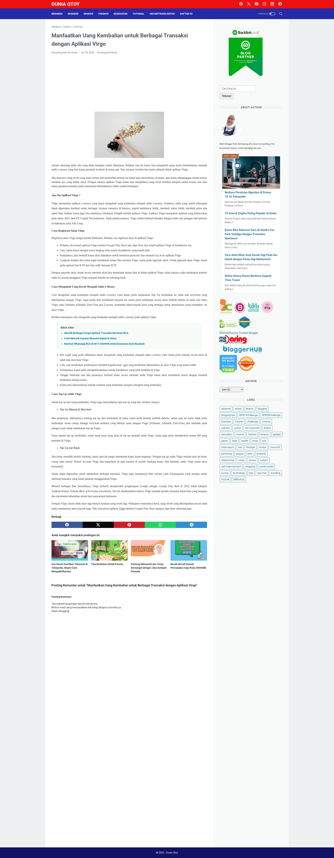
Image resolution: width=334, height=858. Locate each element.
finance (265, 434)
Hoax (255, 440)
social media (266, 466)
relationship (227, 460)
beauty (249, 408)
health (244, 440)
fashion (252, 434)
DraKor (88, 13)
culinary (225, 428)
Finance (103, 13)
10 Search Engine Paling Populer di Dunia (250, 213)
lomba (262, 447)
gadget (277, 434)
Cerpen (239, 421)
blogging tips (228, 415)
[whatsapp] (160, 525)
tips (251, 473)
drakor (267, 428)
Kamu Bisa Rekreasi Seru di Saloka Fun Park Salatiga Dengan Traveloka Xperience (249, 234)
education (226, 434)
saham (264, 460)
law (240, 447)
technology (239, 473)
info (264, 440)
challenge (252, 421)
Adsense (73, 13)
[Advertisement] (129, 83)
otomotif (275, 447)
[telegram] (280, 4)
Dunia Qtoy (65, 4)
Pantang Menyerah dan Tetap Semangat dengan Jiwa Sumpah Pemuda (149, 568)
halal (234, 440)
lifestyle (250, 447)
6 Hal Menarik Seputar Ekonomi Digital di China (90, 338)
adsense (226, 408)
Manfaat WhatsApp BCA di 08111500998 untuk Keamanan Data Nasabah (104, 343)
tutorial (225, 479)
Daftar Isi (186, 13)
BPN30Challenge (271, 415)
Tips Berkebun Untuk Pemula (107, 564)
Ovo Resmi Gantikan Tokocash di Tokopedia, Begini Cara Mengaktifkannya (69, 568)
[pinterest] (129, 525)
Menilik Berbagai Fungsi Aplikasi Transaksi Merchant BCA (96, 333)
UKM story (238, 479)
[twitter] (248, 4)
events (240, 434)
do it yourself (252, 428)
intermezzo (227, 447)
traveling (275, 473)
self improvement (231, 466)
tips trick (262, 473)
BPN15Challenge (248, 415)
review (252, 460)
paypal (239, 453)
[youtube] (256, 4)
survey (225, 473)
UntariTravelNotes (162, 13)
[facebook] (240, 4)
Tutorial (138, 13)
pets (250, 453)
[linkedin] (272, 4)
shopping (250, 466)
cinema (266, 421)
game (224, 440)
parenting (226, 453)
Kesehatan (121, 13)
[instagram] (264, 4)
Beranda (56, 13)
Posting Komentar (107, 52)
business (226, 421)
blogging (262, 408)
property (261, 453)
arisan (238, 408)
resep (241, 460)
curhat (237, 428)
